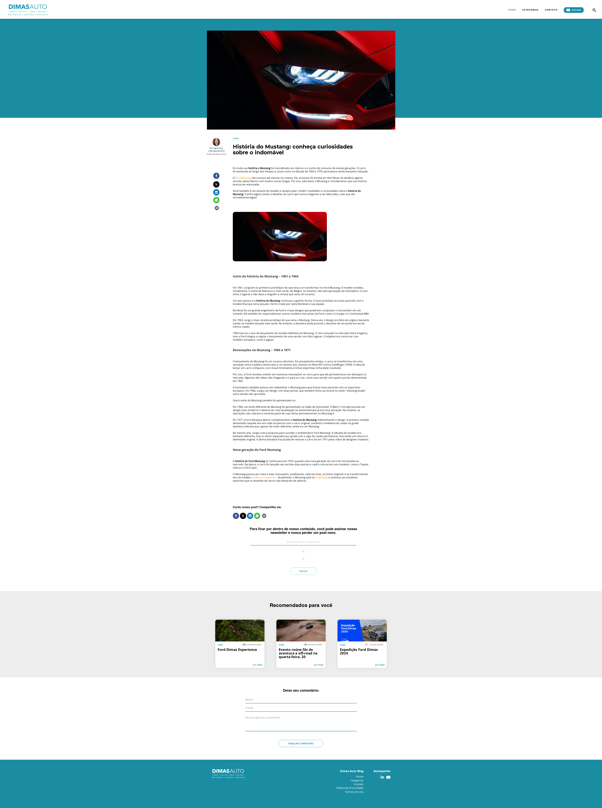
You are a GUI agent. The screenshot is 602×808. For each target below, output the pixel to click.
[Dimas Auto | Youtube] (387, 776)
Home (512, 9)
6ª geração (321, 477)
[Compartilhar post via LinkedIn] (216, 192)
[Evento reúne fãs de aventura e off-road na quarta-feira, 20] (301, 644)
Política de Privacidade (349, 788)
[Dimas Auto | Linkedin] (382, 776)
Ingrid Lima (218, 148)
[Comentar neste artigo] (217, 208)
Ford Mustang (243, 178)
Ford (236, 138)
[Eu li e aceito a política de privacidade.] (303, 548)
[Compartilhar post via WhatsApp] (216, 200)
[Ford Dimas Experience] (239, 644)
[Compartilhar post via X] (216, 184)
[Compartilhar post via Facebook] (216, 176)
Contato (551, 9)
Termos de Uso (354, 792)
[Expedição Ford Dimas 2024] (362, 644)
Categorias (530, 9)
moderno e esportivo (264, 477)
